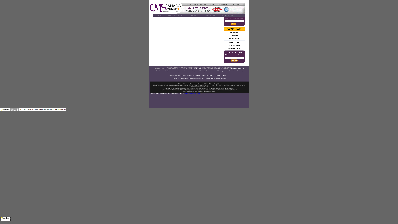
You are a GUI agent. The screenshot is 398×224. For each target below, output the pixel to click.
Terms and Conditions (186, 75)
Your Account (237, 4)
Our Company (196, 75)
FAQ (196, 4)
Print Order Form (231, 15)
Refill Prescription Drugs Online (210, 15)
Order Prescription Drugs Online (194, 15)
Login (211, 4)
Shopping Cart (222, 4)
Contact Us (205, 75)
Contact (203, 4)
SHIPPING (234, 35)
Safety (210, 75)
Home (188, 4)
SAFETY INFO (234, 42)
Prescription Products (175, 15)
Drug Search (159, 15)
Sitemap (218, 75)
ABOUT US (234, 32)
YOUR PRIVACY (234, 49)
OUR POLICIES (234, 45)
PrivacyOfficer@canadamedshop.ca (193, 93)
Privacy (178, 75)
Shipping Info (172, 75)
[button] (6, 219)
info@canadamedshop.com (237, 68)
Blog (224, 75)
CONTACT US (234, 39)
